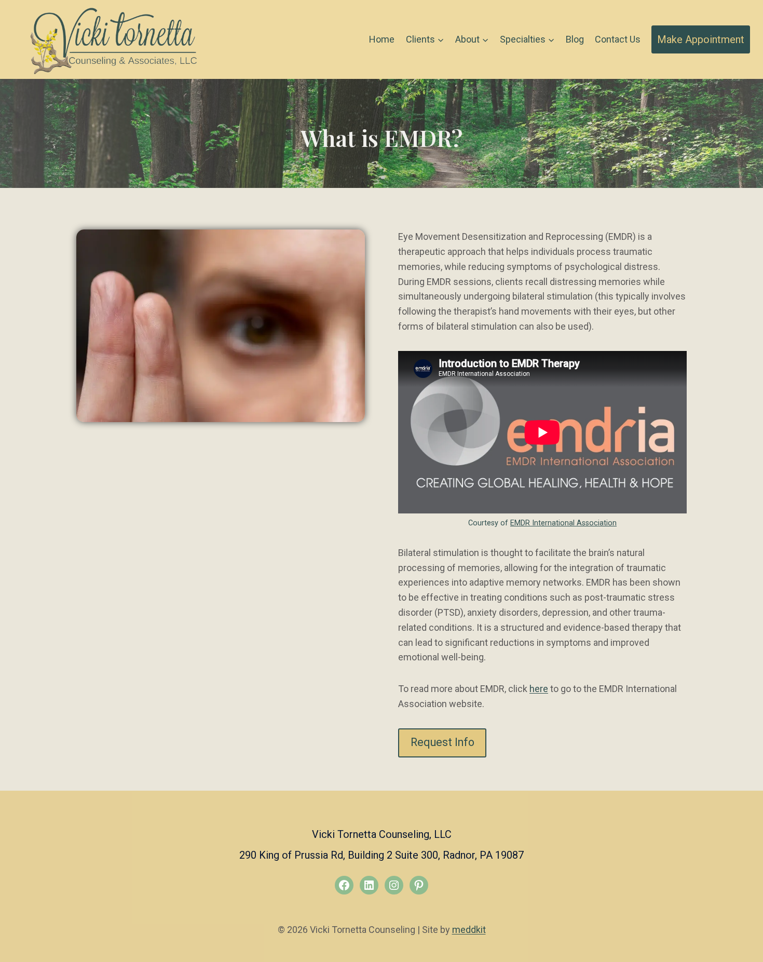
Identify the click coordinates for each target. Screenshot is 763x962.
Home (381, 39)
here (538, 688)
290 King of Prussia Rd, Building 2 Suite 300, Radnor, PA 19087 (381, 855)
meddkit (469, 929)
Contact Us (618, 39)
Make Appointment (700, 39)
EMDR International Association (563, 523)
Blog (575, 39)
